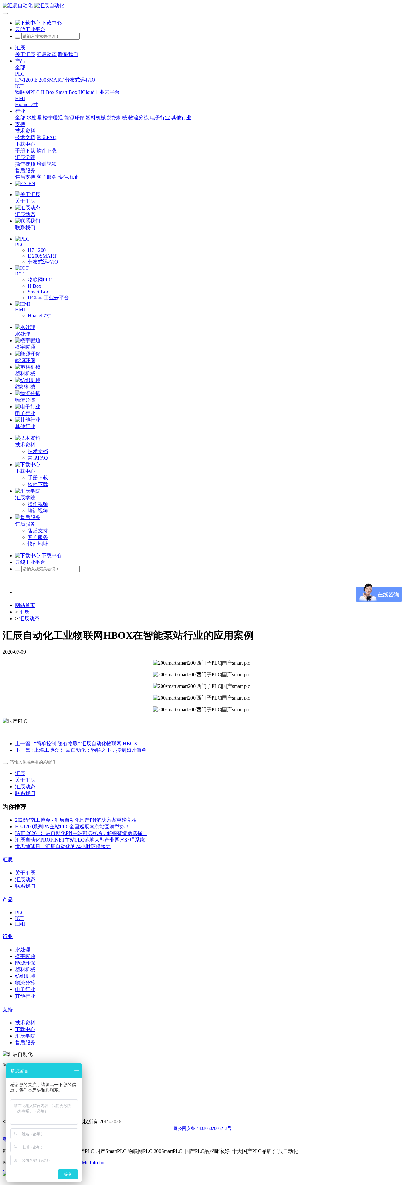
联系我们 (25, 793)
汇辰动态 (29, 618)
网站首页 (25, 605)
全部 (20, 67)
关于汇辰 (25, 780)
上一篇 (76, 743)
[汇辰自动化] (201, 6)
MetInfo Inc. (94, 1162)
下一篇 (83, 750)
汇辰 (24, 612)
